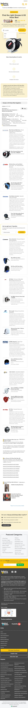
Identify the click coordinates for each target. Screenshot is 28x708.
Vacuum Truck (18, 552)
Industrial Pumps (4, 689)
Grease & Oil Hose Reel (7, 111)
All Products (4, 108)
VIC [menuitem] (5, 36)
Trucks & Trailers (17, 684)
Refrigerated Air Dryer (6, 123)
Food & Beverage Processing (6, 680)
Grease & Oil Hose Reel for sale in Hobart (11, 475)
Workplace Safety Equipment (19, 697)
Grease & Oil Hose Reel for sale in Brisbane (11, 470)
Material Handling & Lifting (19, 666)
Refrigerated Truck (19, 543)
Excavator (4, 549)
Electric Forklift (5, 545)
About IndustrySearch (5, 635)
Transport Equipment (18, 682)
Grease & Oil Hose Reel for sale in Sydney (11, 464)
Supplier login (14, 653)
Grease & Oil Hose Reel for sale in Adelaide (11, 468)
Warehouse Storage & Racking (20, 686)
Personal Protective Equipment (20, 676)
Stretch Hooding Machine (20, 548)
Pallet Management (18, 674)
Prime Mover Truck (19, 541)
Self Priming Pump (6, 124)
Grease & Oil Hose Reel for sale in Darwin (11, 477)
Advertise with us (4, 643)
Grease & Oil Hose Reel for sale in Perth (10, 472)
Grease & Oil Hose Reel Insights (9, 125)
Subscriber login (14, 656)
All (17, 114)
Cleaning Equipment (4, 667)
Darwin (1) (4, 117)
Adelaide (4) (4, 116)
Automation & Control (5, 663)
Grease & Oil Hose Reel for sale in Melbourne (11, 466)
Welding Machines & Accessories (20, 691)
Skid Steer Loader (18, 546)
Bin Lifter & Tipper (6, 540)
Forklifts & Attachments (5, 682)
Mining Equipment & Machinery (20, 670)
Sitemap (2, 647)
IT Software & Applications (6, 695)
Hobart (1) (22, 116)
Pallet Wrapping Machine (7, 552)
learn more (6, 525)
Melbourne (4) (19, 115)
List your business (14, 650)
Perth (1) (16, 116)
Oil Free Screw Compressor (15, 120)
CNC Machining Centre (7, 543)
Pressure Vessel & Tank (16, 121)
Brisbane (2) (11, 116)
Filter (25, 108)
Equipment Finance (6, 547)
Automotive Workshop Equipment (7, 665)
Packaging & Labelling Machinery (20, 672)
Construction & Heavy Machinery (7, 668)
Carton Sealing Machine (7, 542)
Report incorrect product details (17, 505)
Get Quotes (22, 30)
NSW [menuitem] (5, 33)
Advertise (25, 0)
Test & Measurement (18, 680)
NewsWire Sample (4, 641)
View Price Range (22, 33)
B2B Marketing (3, 637)
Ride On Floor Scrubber (20, 545)
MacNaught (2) (12, 114)
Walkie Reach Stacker (19, 553)
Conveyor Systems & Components (7, 670)
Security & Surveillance (18, 678)
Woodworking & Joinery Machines (20, 693)
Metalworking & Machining (19, 668)
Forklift (3, 550)
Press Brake (17, 539)
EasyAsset (24, 598)
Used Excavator (18, 550)
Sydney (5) (12, 115)
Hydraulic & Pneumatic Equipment (9, 110)
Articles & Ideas (3, 633)
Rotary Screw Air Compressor (19, 123)
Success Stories (4, 645)
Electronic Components (5, 678)
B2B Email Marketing (5, 639)
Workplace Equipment (18, 695)
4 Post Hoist (5, 538)
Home (2, 631)
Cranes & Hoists (4, 672)
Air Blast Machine (15, 119)
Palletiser (17, 538)
